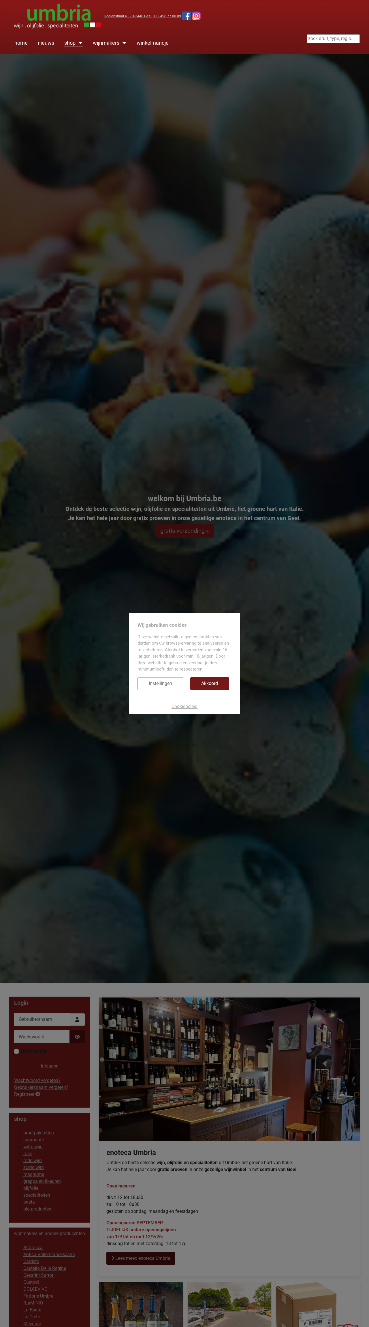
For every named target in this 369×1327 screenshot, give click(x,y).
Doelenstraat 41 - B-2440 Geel (128, 16)
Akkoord (209, 683)
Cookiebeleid (184, 706)
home (21, 43)
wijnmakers (106, 43)
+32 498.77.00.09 (167, 16)
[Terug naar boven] (358, 1316)
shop (70, 43)
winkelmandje (153, 43)
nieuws (46, 43)
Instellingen (160, 683)
